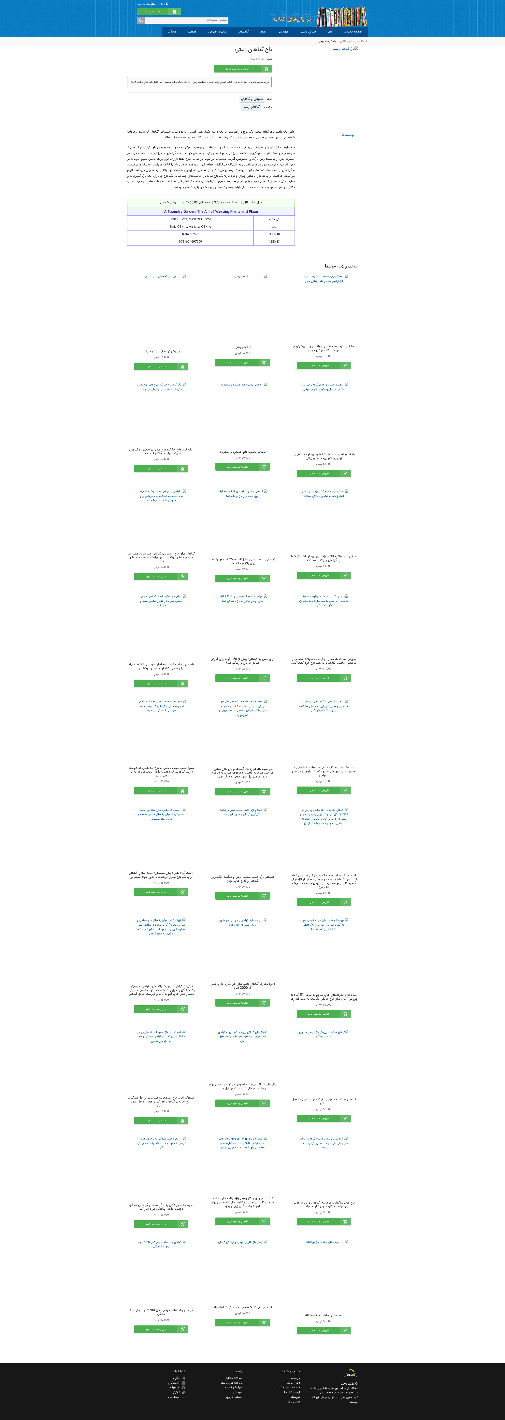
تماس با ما (294, 1402)
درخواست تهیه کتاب (288, 1387)
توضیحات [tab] (348, 135)
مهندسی (283, 31)
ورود (163, 4)
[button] (324, 365)
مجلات (171, 31)
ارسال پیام (175, 1397)
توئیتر (177, 1392)
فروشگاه (295, 1397)
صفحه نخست (353, 31)
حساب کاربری (234, 1397)
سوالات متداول (233, 1378)
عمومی (192, 31)
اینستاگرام (175, 1383)
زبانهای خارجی (217, 31)
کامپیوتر (243, 31)
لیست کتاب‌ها (292, 1392)
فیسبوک (176, 1387)
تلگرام (177, 1378)
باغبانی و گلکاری (347, 41)
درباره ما (295, 1378)
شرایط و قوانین (233, 1387)
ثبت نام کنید (144, 4)
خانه (361, 41)
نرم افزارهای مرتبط (231, 1383)
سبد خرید (236, 1392)
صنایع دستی (308, 31)
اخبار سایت (293, 1383)
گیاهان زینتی (251, 107)
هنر (330, 31)
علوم (263, 31)
